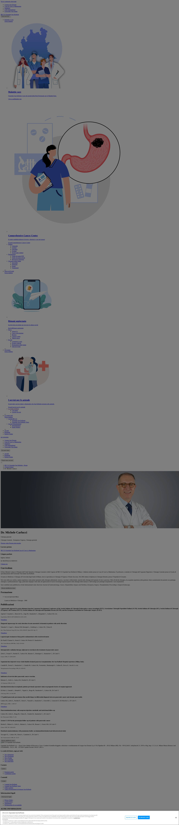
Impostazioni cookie (131, 817)
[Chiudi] (176, 818)
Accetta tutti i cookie (144, 817)
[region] (89, 818)
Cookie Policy (76, 818)
